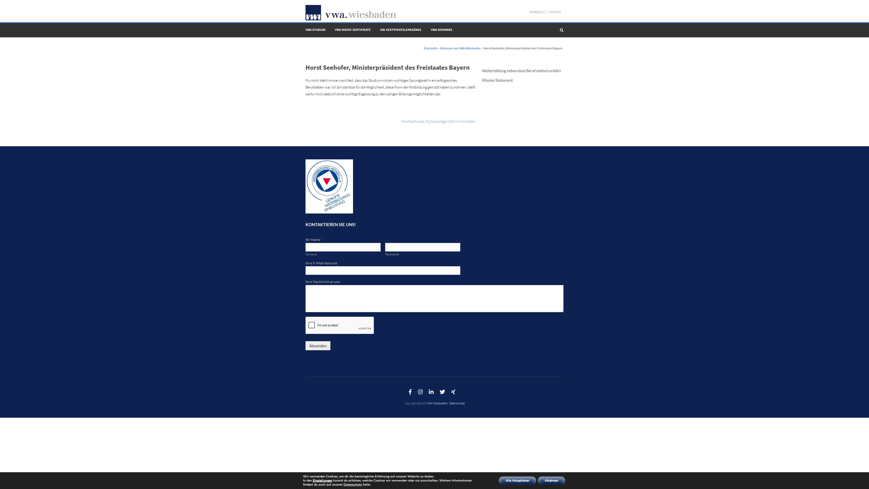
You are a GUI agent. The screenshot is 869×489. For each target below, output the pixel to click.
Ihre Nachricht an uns (324, 281)
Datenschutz (457, 403)
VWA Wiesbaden (437, 403)
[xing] (453, 392)
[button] (859, 6)
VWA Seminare (441, 30)
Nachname (392, 254)
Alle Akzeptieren (517, 480)
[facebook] (410, 392)
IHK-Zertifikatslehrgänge (400, 30)
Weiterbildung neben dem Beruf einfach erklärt (521, 70)
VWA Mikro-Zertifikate (353, 30)
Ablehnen (551, 480)
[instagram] (420, 392)
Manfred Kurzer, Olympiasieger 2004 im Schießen (438, 121)
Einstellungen (322, 481)
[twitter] (442, 392)
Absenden (318, 345)
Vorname (311, 254)
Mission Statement (497, 80)
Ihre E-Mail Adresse (322, 263)
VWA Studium (315, 30)
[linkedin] (431, 392)
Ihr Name (314, 239)
